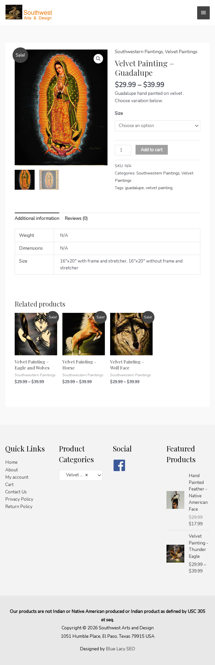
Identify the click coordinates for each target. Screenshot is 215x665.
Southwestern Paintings (139, 52)
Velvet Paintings (181, 52)
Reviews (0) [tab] (76, 218)
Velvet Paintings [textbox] (78, 475)
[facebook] (134, 465)
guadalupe (134, 187)
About (11, 470)
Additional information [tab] (37, 218)
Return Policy (19, 507)
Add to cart (152, 150)
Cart (9, 485)
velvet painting (159, 187)
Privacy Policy (19, 499)
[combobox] (80, 475)
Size (119, 113)
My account (16, 477)
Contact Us (16, 492)
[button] (98, 58)
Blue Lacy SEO (120, 649)
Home (11, 462)
